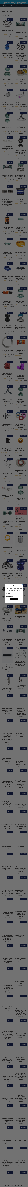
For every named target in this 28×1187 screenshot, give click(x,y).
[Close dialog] (22, 584)
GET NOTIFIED (14, 599)
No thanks (14, 601)
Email (6, 595)
